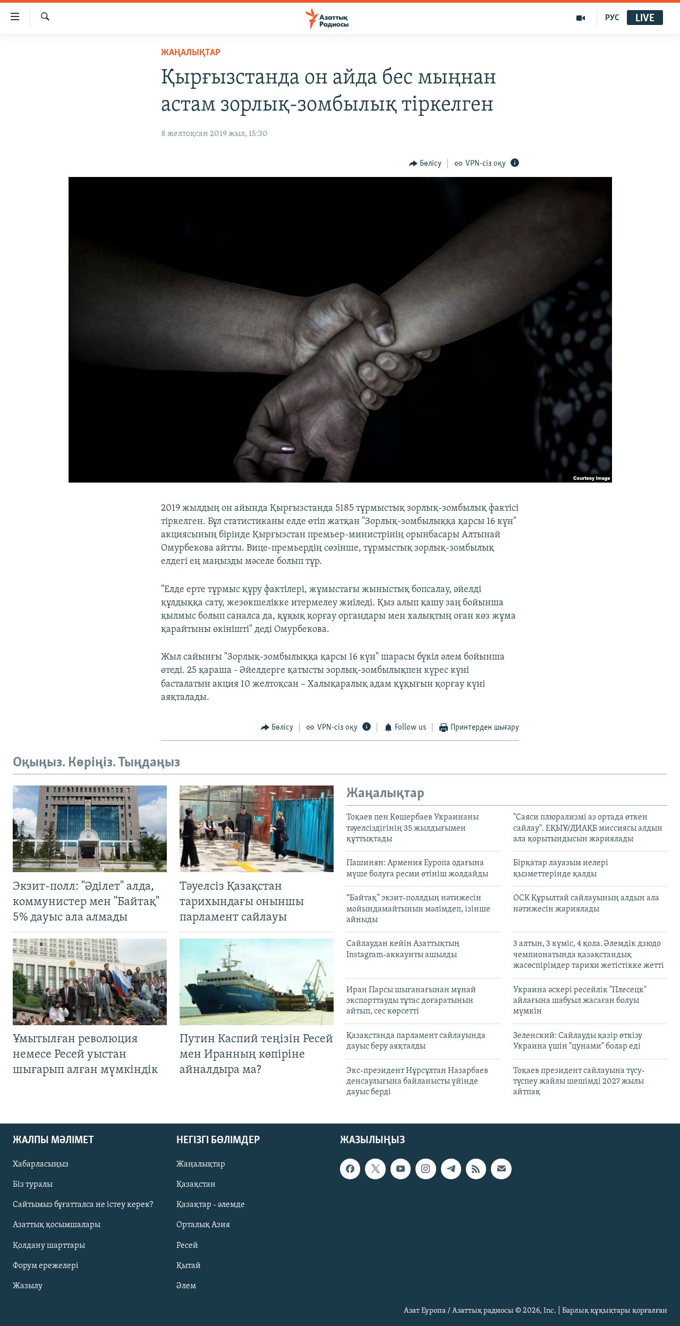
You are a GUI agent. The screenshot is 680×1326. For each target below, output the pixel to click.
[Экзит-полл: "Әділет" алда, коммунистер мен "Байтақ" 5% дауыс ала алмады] (90, 829)
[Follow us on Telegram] (451, 1169)
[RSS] (476, 1169)
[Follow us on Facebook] (350, 1169)
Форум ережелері (46, 1265)
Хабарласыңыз (41, 1164)
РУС (612, 18)
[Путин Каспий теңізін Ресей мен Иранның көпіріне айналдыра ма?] (257, 982)
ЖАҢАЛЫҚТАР (190, 53)
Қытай (188, 1265)
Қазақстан (196, 1184)
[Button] (425, 164)
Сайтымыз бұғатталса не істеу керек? (83, 1205)
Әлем (186, 1285)
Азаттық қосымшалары (56, 1225)
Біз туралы (33, 1184)
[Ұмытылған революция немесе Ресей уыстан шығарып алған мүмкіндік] (90, 982)
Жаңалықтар (200, 1164)
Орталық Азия (203, 1225)
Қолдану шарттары (49, 1245)
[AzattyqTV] (581, 18)
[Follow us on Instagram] (425, 1169)
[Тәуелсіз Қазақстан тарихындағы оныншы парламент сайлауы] (257, 829)
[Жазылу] (501, 1169)
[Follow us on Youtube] (400, 1169)
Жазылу (27, 1285)
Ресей (187, 1245)
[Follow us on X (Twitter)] (375, 1169)
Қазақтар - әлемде (210, 1205)
